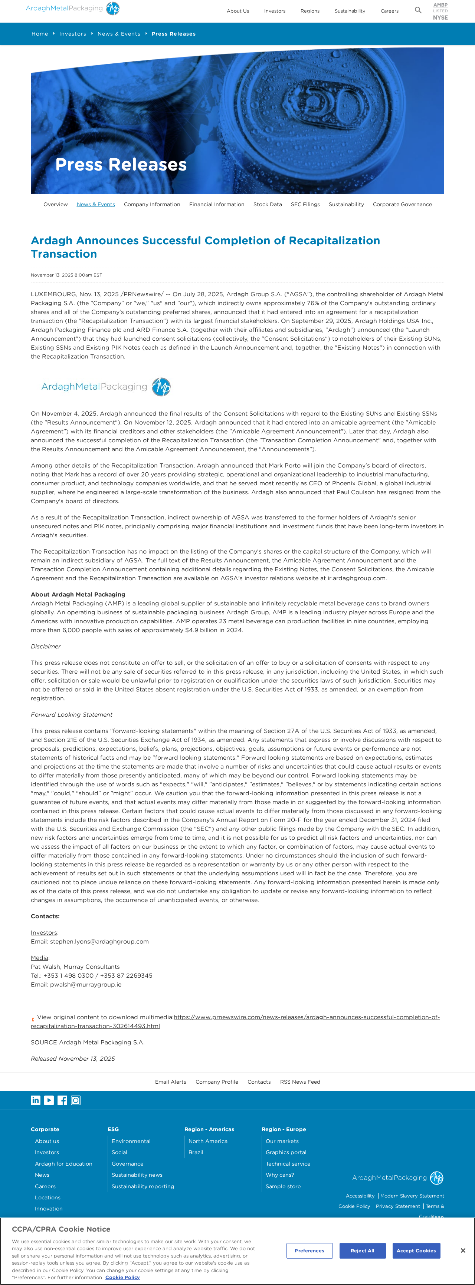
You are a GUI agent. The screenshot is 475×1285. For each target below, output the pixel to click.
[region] (237, 1251)
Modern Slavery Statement (412, 1196)
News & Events (119, 34)
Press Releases (174, 34)
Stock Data (267, 204)
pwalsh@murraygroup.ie (85, 984)
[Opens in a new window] (105, 384)
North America (208, 1141)
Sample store (283, 1186)
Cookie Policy (354, 1206)
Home (40, 34)
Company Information (152, 204)
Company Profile (217, 1082)
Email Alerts (170, 1082)
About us (47, 1141)
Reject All (362, 1250)
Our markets (282, 1141)
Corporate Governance (402, 204)
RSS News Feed (300, 1082)
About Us (238, 11)
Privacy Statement (398, 1206)
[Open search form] (418, 11)
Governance (128, 1163)
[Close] (463, 1250)
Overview (55, 204)
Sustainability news (137, 1175)
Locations (47, 1197)
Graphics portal (286, 1152)
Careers (390, 11)
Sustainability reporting (143, 1186)
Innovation (49, 1208)
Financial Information (217, 204)
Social (119, 1152)
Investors (274, 11)
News (42, 1175)
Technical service (288, 1163)
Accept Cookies (416, 1250)
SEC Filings (305, 204)
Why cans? (280, 1175)
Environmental (131, 1141)
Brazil (196, 1152)
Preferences (309, 1250)
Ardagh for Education (63, 1163)
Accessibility (360, 1196)
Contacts (259, 1082)
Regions (310, 11)
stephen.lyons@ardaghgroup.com (99, 941)
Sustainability (350, 11)
